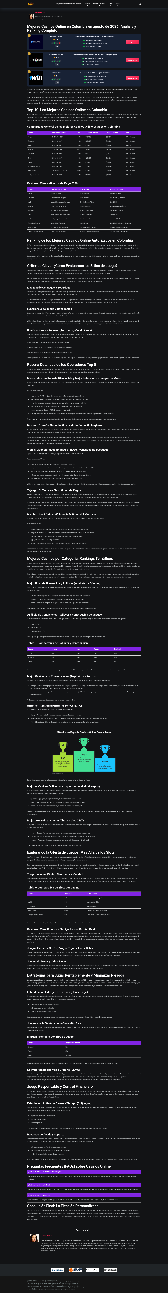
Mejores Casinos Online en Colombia (68, 4)
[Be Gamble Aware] (92, 1270)
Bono (110, 4)
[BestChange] (110, 1270)
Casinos (87, 4)
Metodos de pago (99, 4)
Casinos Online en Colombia (49, 1280)
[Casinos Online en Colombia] (30, 3)
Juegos (117, 4)
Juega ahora (132, 42)
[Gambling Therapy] (75, 1270)
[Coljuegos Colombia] (57, 1270)
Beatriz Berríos (40, 12)
